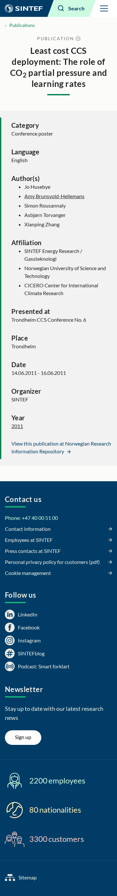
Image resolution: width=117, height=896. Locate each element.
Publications (22, 25)
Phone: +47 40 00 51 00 (31, 518)
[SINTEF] (23, 8)
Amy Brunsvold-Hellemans (54, 196)
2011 (17, 426)
